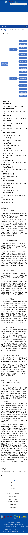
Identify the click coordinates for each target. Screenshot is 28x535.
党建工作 (19, 29)
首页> (16, 29)
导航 (14, 480)
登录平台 (25, 5)
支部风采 (24, 29)
